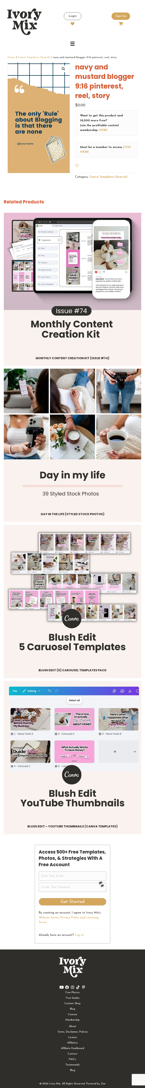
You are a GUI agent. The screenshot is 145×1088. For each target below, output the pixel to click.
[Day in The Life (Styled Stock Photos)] (72, 437)
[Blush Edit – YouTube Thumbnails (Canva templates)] (72, 750)
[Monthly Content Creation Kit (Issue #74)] (72, 281)
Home (11, 57)
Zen (103, 1083)
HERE (103, 130)
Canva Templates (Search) (34, 57)
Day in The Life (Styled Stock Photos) (72, 514)
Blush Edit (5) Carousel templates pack (72, 670)
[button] (63, 68)
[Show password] (102, 883)
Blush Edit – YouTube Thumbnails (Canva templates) (72, 826)
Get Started (73, 902)
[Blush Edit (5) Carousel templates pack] (72, 594)
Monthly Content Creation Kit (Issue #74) (72, 358)
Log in (79, 935)
